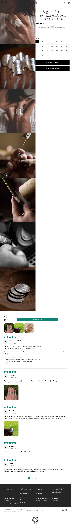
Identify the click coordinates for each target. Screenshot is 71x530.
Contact (38, 496)
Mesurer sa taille (25, 493)
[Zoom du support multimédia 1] (18, 22)
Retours (22, 502)
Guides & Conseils (41, 501)
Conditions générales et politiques (35, 510)
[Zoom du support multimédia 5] (18, 200)
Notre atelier (40, 493)
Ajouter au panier (53, 62)
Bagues (6, 493)
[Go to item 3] (29, 328)
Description (39, 76)
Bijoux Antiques (9, 498)
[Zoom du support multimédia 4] (18, 155)
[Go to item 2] (19, 328)
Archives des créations (43, 498)
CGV (21, 500)
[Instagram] (66, 510)
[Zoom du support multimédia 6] (18, 244)
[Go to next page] (45, 478)
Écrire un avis (37, 320)
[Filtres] (61, 319)
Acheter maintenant (52, 68)
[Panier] (69, 3)
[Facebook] (63, 510)
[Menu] (2, 3)
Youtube (55, 501)
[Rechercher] (6, 3)
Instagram (55, 496)
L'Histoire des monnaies (11, 503)
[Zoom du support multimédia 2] (18, 66)
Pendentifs (7, 496)
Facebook (55, 498)
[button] (11, 392)
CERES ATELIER (12, 509)
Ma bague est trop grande (25, 496)
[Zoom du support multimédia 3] (18, 111)
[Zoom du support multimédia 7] (18, 289)
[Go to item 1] (9, 328)
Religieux (6, 501)
